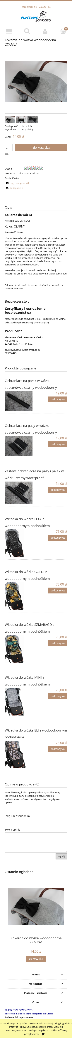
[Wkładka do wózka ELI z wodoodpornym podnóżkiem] (20, 754)
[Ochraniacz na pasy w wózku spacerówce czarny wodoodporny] (20, 446)
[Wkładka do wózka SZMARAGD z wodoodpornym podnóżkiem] (20, 649)
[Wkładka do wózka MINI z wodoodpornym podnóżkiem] (20, 702)
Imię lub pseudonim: (17, 816)
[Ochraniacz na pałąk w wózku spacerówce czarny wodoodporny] (20, 401)
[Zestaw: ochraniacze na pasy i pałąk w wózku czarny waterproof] (20, 493)
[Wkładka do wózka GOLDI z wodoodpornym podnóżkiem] (20, 596)
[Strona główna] (36, 15)
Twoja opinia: (13, 829)
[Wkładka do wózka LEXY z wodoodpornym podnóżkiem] (20, 543)
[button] (9, 31)
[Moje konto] (45, 31)
